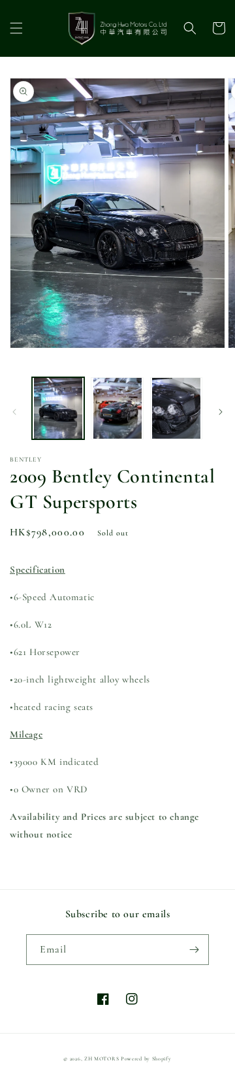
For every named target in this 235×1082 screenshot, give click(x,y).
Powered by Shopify (146, 1058)
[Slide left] (14, 411)
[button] (16, 28)
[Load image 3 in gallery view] (176, 408)
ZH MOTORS (101, 1058)
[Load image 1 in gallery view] (58, 408)
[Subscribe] (194, 949)
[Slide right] (220, 411)
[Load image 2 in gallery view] (117, 408)
